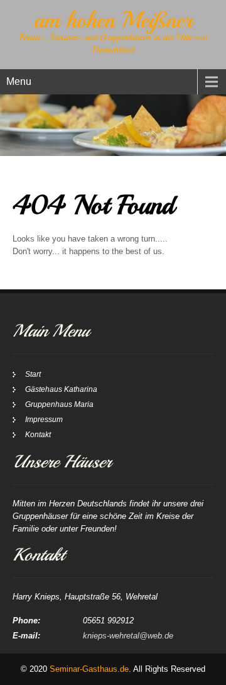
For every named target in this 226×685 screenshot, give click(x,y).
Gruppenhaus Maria (59, 404)
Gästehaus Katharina (61, 389)
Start (33, 374)
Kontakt (38, 434)
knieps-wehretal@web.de (128, 635)
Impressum (44, 419)
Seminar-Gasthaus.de (89, 669)
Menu (18, 81)
